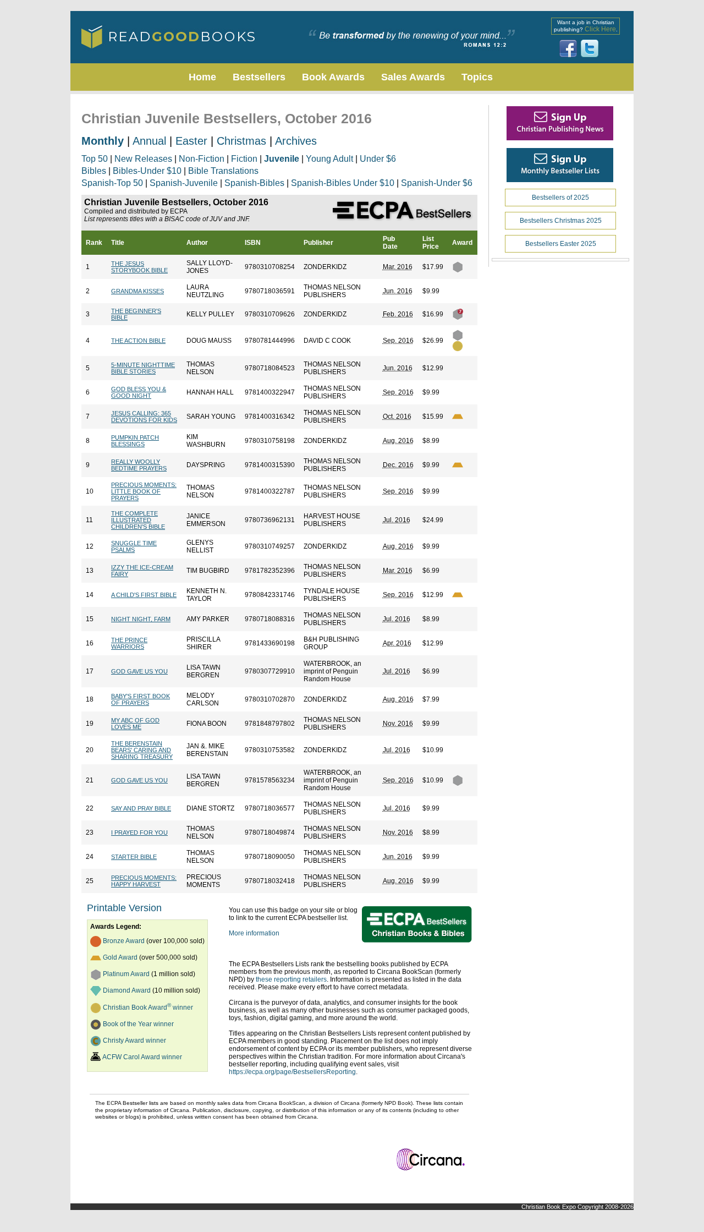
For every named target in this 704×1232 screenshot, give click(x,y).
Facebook (568, 48)
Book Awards (333, 77)
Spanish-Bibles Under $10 (342, 183)
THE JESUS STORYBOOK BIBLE (139, 266)
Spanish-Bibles (254, 183)
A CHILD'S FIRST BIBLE (144, 595)
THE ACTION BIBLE (138, 340)
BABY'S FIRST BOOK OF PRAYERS (140, 699)
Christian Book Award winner (148, 1007)
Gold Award (120, 957)
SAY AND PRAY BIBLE (141, 808)
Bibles (93, 171)
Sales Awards (413, 77)
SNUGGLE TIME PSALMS (134, 546)
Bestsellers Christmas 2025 (561, 221)
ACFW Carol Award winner (142, 1057)
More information (254, 933)
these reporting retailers (291, 979)
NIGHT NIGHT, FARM (140, 619)
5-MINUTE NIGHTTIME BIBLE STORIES (143, 368)
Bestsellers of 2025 (560, 197)
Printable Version (124, 907)
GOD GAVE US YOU (139, 671)
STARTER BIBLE (134, 856)
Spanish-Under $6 (436, 183)
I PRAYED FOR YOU (139, 832)
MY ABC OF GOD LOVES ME (135, 723)
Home (202, 77)
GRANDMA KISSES (137, 291)
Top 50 (94, 158)
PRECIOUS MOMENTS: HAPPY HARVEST (144, 881)
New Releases (143, 158)
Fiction (244, 158)
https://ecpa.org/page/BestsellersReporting (292, 1072)
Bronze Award (124, 941)
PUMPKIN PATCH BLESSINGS (135, 440)
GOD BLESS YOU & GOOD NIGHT (138, 392)
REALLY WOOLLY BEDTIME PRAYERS (139, 465)
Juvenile (281, 158)
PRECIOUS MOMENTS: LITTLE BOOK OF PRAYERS (144, 491)
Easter (191, 141)
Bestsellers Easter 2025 (560, 244)
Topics (477, 77)
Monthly (102, 141)
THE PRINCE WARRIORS (129, 643)
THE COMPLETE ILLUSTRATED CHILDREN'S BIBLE (138, 520)
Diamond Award (127, 990)
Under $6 (378, 158)
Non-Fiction (201, 158)
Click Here (600, 29)
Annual (149, 141)
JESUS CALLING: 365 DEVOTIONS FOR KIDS (144, 416)
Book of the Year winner (138, 1024)
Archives (296, 141)
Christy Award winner (134, 1040)
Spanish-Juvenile (184, 183)
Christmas (241, 141)
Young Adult (329, 158)
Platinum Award (126, 974)
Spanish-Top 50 (112, 183)
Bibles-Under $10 (147, 171)
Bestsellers (259, 77)
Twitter (589, 48)
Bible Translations (223, 171)
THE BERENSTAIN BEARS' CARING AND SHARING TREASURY (142, 750)
